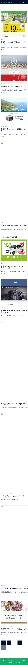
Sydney (18, 662)
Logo (2, 126)
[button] (23, 2)
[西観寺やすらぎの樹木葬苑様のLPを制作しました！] (14, 23)
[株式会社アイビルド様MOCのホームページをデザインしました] (14, 248)
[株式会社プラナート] (6, 2)
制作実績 (7, 39)
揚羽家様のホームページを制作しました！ (13, 86)
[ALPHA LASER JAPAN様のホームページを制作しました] (14, 292)
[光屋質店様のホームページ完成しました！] (14, 610)
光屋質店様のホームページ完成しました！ (13, 629)
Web (2, 39)
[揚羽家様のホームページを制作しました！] (14, 68)
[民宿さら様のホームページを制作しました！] (14, 110)
